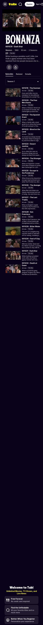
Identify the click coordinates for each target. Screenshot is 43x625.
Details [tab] (28, 74)
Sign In (38, 4)
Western (9, 50)
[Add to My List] (9, 67)
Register (30, 4)
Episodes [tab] (9, 74)
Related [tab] (19, 74)
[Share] (15, 67)
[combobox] (23, 81)
